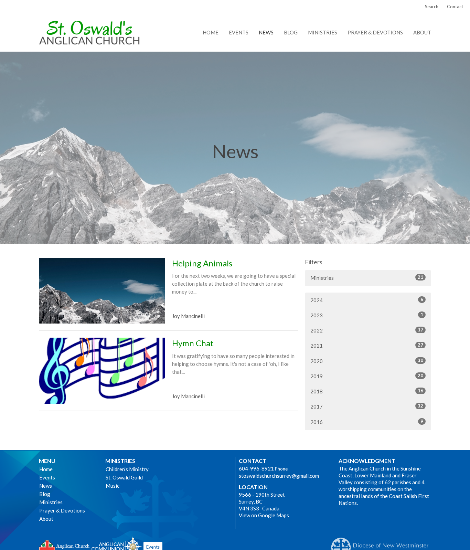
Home (210, 32)
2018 (366, 391)
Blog (291, 32)
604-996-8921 (256, 468)
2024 (366, 300)
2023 (366, 315)
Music (112, 486)
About (422, 32)
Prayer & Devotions (375, 32)
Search (431, 6)
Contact (455, 6)
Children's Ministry (127, 469)
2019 (366, 376)
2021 (366, 345)
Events (238, 32)
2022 (366, 330)
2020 (366, 361)
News (266, 32)
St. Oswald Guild (124, 477)
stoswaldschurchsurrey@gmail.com (279, 476)
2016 (366, 422)
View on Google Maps (264, 515)
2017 (366, 406)
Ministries (322, 32)
